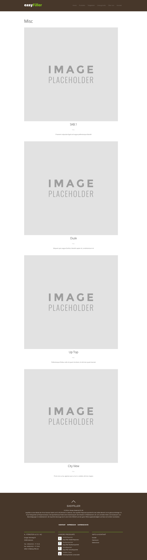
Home (75, 5)
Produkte (82, 5)
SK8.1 (73, 124)
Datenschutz (83, 525)
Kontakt (119, 5)
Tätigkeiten (91, 5)
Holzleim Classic (67, 552)
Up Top (73, 352)
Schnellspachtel (67, 547)
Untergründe (101, 5)
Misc (73, 130)
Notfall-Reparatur (68, 537)
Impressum (71, 525)
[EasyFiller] (33, 6)
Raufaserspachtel (68, 542)
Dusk (73, 238)
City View (73, 466)
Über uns (111, 5)
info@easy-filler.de (33, 549)
